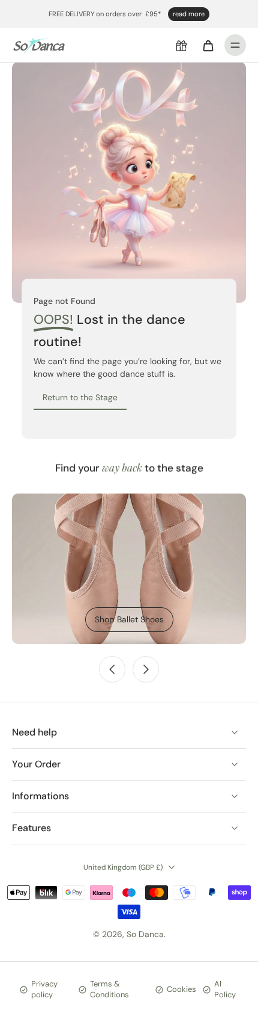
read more (189, 14)
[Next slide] (146, 669)
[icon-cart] (207, 45)
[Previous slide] (112, 669)
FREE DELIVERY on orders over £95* (105, 14)
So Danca (145, 934)
